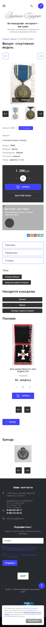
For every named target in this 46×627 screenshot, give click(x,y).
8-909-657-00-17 (14, 510)
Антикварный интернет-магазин (23, 25)
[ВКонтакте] (28, 235)
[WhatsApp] (38, 235)
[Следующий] (40, 56)
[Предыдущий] (5, 56)
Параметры (11, 252)
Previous (19, 410)
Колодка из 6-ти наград (25, 369)
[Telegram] (42, 235)
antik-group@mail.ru (15, 518)
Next (27, 410)
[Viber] (35, 235)
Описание (10, 245)
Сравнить (25, 100)
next (40, 114)
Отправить (10, 563)
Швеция (5, 135)
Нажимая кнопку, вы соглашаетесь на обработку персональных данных (22, 549)
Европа (25, 373)
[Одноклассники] (31, 235)
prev (5, 114)
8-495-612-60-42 (14, 513)
